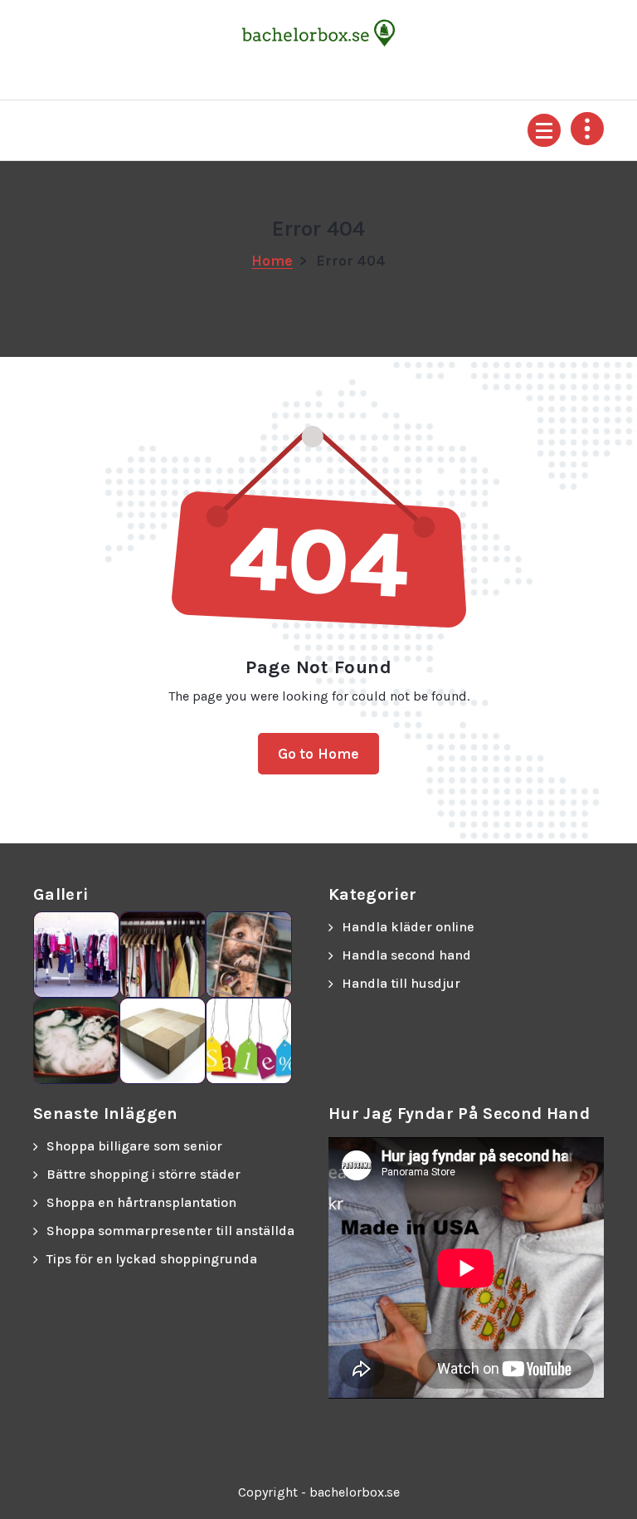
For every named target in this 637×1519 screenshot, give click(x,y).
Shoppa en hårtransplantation (141, 1202)
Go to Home (319, 754)
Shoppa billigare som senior (134, 1146)
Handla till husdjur (401, 983)
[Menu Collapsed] (544, 130)
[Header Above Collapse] (587, 128)
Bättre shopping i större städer (143, 1174)
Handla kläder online (408, 927)
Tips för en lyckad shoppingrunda (151, 1259)
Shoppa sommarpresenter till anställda (170, 1230)
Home (272, 261)
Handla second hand (406, 955)
